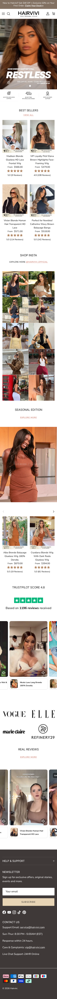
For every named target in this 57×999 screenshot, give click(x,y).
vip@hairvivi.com (35, 947)
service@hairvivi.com (32, 927)
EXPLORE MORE (28, 417)
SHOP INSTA (28, 255)
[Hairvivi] (28, 13)
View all (28, 115)
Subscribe (28, 901)
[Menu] (3, 13)
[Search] (10, 13)
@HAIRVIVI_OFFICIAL (37, 262)
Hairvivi (13, 988)
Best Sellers (28, 110)
